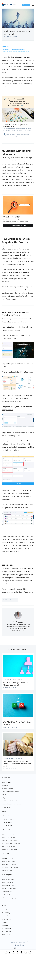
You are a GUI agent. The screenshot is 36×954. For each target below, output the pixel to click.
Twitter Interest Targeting (9, 898)
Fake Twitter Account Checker (10, 867)
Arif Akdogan (18, 622)
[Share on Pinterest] (17, 952)
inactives (21, 447)
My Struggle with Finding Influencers (14, 49)
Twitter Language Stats (8, 882)
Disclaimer (5, 922)
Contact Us (5, 910)
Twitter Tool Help (6, 934)
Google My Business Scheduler (10, 792)
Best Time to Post (7, 895)
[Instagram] (18, 945)
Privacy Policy (5, 916)
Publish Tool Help (6, 931)
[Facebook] (15, 945)
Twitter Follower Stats (8, 879)
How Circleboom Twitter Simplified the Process (16, 51)
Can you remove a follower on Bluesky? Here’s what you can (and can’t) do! (17, 763)
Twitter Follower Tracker (8, 861)
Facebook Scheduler (7, 788)
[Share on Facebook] (13, 952)
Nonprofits (5, 925)
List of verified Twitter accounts (11, 843)
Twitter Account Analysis (8, 885)
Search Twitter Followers (8, 846)
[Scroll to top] (6, 952)
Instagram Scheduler (7, 798)
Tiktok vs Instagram (10, 719)
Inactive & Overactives (8, 858)
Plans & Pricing (6, 913)
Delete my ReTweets (7, 825)
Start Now (26, 5)
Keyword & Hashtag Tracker (9, 849)
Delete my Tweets (7, 822)
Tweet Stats (5, 901)
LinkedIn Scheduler (7, 795)
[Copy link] (30, 952)
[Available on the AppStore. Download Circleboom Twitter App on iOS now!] (18, 949)
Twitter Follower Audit (8, 834)
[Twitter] (13, 945)
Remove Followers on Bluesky (13, 758)
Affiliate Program (6, 928)
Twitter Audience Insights (9, 864)
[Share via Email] (26, 952)
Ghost (24, 942)
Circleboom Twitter (17, 578)
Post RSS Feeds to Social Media (10, 801)
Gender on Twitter (7, 892)
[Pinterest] (21, 945)
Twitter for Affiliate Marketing (13, 679)
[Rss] (23, 945)
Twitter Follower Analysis (9, 888)
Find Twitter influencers (10, 600)
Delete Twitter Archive (8, 819)
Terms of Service (6, 919)
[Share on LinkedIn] (21, 952)
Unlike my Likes (6, 816)
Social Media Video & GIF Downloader (12, 804)
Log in (10, 327)
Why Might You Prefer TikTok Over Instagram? (17, 723)
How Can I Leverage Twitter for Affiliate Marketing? (15, 683)
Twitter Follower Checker (8, 837)
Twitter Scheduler (7, 782)
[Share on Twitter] (9, 952)
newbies (30, 447)
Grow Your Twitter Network (9, 840)
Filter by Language (7, 870)
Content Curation (6, 807)
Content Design (6, 785)
